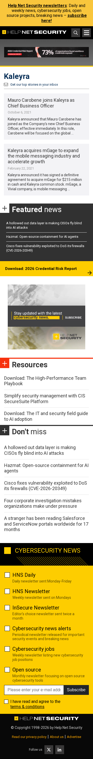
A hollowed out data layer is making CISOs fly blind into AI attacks (40, 450)
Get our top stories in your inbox (34, 84)
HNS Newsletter (31, 591)
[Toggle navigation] (86, 32)
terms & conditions (27, 706)
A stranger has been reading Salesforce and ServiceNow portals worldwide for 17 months (46, 524)
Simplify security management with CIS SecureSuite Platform (44, 398)
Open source (26, 670)
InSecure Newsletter (35, 608)
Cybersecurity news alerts (41, 628)
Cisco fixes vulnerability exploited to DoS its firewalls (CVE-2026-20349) (45, 485)
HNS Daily (23, 575)
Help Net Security (68, 728)
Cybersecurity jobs (33, 649)
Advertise (74, 737)
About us (57, 737)
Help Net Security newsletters (37, 5)
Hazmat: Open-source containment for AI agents (42, 237)
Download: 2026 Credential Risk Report (41, 268)
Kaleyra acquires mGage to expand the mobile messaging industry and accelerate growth (44, 156)
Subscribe (76, 690)
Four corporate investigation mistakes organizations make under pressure (43, 503)
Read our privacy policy (29, 737)
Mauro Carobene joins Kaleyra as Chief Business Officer (41, 103)
